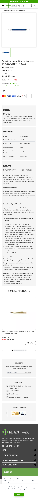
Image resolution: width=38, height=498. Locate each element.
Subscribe (28, 372)
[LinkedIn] (10, 446)
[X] (14, 446)
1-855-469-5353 (14, 391)
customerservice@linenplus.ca (23, 226)
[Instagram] (6, 446)
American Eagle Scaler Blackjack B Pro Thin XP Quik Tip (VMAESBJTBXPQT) (18, 332)
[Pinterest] (18, 446)
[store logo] (15, 5)
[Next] (35, 350)
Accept (19, 494)
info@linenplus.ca (14, 394)
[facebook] (3, 446)
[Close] (35, 472)
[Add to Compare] (4, 90)
